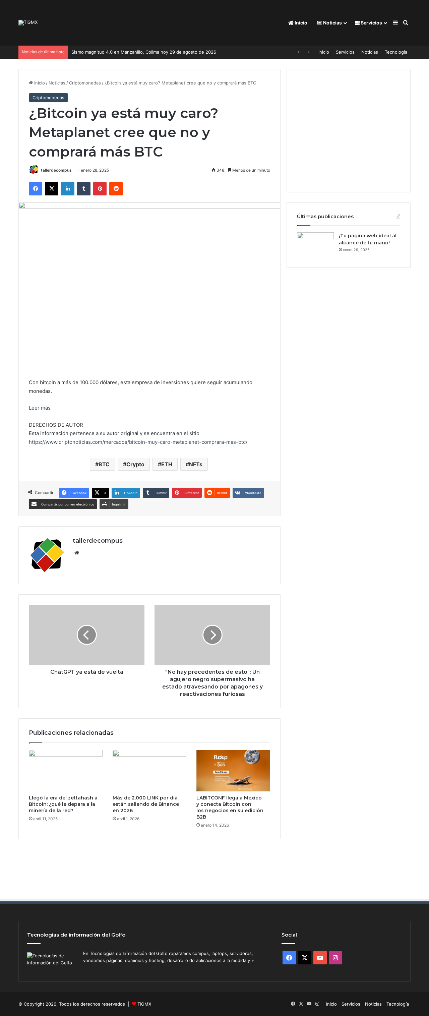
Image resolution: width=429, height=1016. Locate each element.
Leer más (40, 408)
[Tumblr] (83, 188)
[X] (51, 188)
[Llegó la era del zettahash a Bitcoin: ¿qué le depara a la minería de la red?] (66, 770)
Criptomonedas (85, 82)
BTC (104, 464)
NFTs (195, 464)
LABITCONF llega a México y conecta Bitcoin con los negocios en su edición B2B (229, 807)
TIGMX (144, 1004)
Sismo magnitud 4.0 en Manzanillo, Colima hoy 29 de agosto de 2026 (143, 52)
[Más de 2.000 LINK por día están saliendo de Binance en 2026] (149, 770)
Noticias (332, 22)
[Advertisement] (355, 129)
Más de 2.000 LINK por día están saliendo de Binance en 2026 (146, 804)
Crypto (135, 464)
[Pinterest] (100, 188)
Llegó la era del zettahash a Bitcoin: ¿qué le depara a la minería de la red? (63, 804)
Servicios (371, 22)
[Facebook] (35, 188)
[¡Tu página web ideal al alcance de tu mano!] (315, 244)
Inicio (300, 22)
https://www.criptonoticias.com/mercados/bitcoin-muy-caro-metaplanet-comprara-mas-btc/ (138, 442)
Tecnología (396, 52)
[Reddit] (116, 188)
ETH (166, 464)
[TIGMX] (28, 22)
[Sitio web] (77, 553)
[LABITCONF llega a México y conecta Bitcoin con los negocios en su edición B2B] (233, 770)
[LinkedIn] (67, 188)
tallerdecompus (56, 170)
